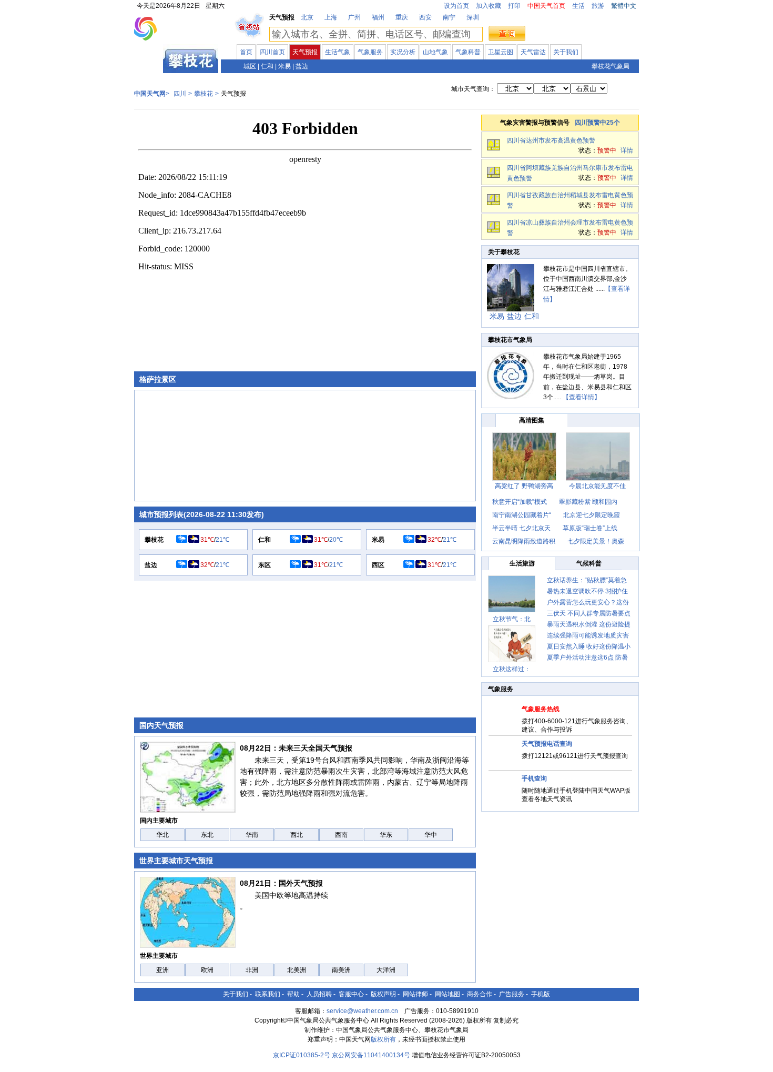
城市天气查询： (473, 89)
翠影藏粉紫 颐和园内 (588, 501)
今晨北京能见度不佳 (597, 486)
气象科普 (468, 52)
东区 (264, 565)
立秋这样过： (512, 669)
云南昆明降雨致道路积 (523, 541)
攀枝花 (203, 93)
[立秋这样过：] (511, 643)
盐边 (302, 66)
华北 (162, 834)
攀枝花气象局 (610, 66)
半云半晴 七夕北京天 (521, 528)
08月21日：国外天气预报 (281, 883)
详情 (627, 150)
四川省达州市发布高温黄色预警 (551, 140)
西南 (341, 834)
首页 (246, 52)
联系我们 (267, 994)
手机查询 (534, 778)
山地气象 (435, 52)
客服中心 (351, 994)
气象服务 (370, 52)
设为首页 (456, 5)
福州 (378, 17)
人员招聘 (319, 994)
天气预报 (305, 52)
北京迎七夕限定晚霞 (591, 515)
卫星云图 (500, 52)
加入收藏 (488, 5)
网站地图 (447, 994)
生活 (578, 5)
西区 (378, 565)
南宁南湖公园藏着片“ (521, 515)
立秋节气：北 (512, 619)
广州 (354, 17)
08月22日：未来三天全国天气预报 (296, 748)
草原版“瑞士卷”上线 (590, 528)
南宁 (449, 17)
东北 (207, 834)
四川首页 (272, 52)
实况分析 (402, 52)
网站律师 (415, 994)
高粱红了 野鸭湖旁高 (524, 486)
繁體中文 (623, 5)
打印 (514, 5)
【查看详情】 (582, 397)
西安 (425, 17)
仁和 (267, 66)
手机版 (540, 994)
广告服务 (511, 994)
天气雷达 (533, 52)
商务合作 (479, 994)
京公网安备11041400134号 (371, 1055)
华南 (252, 834)
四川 (149, 65)
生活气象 (337, 52)
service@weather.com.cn (362, 1011)
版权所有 (383, 1039)
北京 (307, 17)
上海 (330, 17)
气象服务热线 (541, 709)
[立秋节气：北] (511, 593)
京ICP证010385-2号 (301, 1055)
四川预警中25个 (597, 122)
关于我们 (565, 52)
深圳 (472, 17)
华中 (430, 834)
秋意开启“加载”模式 (519, 501)
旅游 (598, 5)
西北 (296, 834)
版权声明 (383, 994)
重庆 (401, 17)
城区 (249, 66)
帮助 (293, 994)
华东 (386, 834)
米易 (284, 66)
